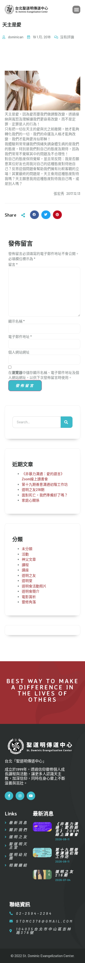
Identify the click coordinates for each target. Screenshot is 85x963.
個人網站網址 (19, 352)
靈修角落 (29, 602)
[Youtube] (31, 796)
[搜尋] (66, 422)
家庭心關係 (30, 500)
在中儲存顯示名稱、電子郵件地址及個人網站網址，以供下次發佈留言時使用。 (43, 375)
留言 (13, 264)
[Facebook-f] (9, 796)
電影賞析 (29, 597)
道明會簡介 (30, 591)
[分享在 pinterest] (57, 214)
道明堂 (27, 580)
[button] (76, 9)
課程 (25, 565)
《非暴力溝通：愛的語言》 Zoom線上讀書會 (67, 829)
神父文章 (29, 559)
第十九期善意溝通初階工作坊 (45, 484)
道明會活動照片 (34, 586)
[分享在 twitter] (45, 214)
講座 (25, 570)
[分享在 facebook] (34, 214)
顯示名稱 (16, 321)
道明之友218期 (33, 489)
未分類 (27, 549)
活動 (25, 554)
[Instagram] (20, 796)
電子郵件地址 (20, 336)
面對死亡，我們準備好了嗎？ (45, 495)
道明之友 (29, 575)
